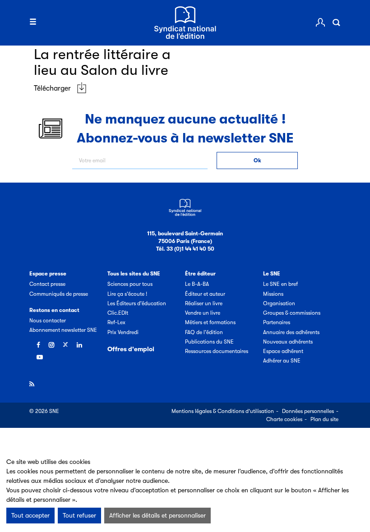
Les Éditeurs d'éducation (136, 303)
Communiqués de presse (58, 294)
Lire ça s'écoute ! (127, 294)
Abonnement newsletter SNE (63, 330)
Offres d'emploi (130, 349)
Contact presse (47, 284)
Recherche (336, 22)
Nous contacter (47, 320)
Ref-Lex (116, 322)
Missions (273, 294)
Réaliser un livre (203, 303)
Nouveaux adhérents (288, 342)
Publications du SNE (209, 342)
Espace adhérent (283, 351)
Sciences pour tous (130, 284)
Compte (320, 22)
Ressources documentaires (216, 351)
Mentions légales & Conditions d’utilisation (222, 411)
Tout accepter (30, 515)
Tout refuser (79, 515)
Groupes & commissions (291, 313)
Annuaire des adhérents (291, 332)
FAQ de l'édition (204, 332)
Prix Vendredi (123, 332)
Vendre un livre (202, 313)
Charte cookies (284, 419)
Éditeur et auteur (205, 294)
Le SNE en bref (280, 284)
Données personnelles (308, 411)
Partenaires (276, 322)
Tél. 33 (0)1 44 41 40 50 (185, 249)
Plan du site (324, 419)
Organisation (279, 303)
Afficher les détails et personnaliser (157, 515)
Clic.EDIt (117, 313)
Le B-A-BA (197, 284)
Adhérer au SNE (282, 361)
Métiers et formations (210, 322)
